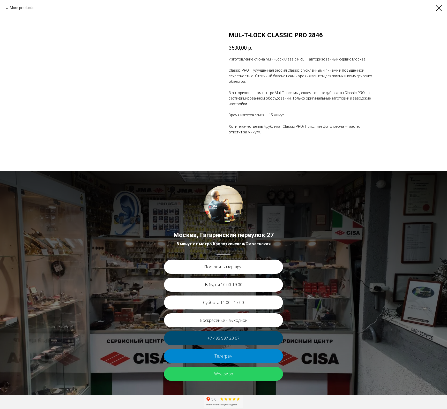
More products (22, 8)
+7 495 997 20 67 (223, 338)
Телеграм (223, 356)
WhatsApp (223, 374)
